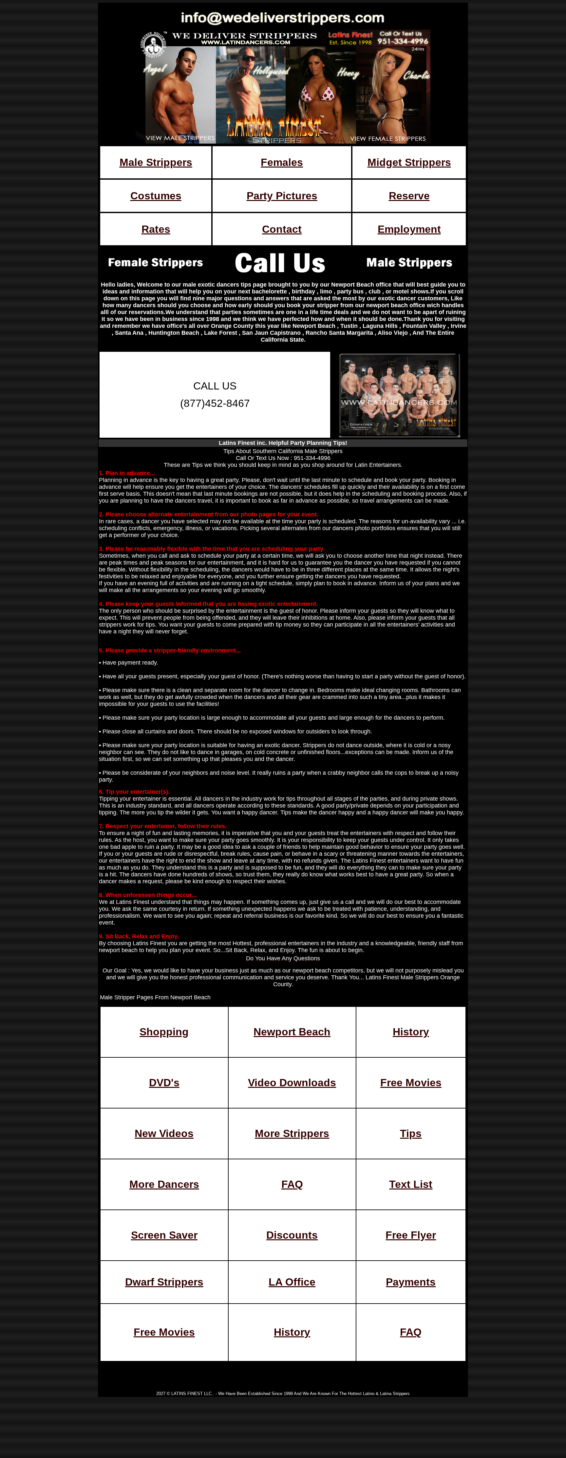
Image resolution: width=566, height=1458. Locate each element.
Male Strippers (156, 162)
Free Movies (411, 1083)
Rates (156, 229)
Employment (409, 229)
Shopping (164, 1032)
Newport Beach (292, 1032)
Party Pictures (282, 196)
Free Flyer (411, 1235)
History (411, 1032)
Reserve (409, 196)
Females (282, 162)
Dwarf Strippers (164, 1282)
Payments (411, 1282)
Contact (282, 229)
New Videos (164, 1133)
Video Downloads (292, 1083)
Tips (411, 1133)
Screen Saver (164, 1235)
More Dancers (164, 1184)
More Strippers (292, 1133)
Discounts (292, 1235)
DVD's (164, 1083)
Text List (410, 1184)
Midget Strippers (409, 162)
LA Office (292, 1282)
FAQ (292, 1184)
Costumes (155, 196)
